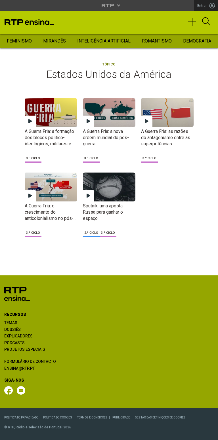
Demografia (197, 41)
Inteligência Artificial (104, 41)
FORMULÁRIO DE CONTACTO (30, 361)
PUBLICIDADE (121, 417)
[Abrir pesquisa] (206, 21)
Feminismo (19, 41)
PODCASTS (14, 343)
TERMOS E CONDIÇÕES (92, 417)
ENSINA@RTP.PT (19, 368)
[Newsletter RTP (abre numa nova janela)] (21, 390)
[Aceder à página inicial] (29, 22)
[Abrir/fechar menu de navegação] (194, 24)
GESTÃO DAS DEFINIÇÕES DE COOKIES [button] (160, 417)
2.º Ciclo (91, 233)
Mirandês (54, 41)
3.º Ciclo (33, 158)
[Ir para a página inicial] (17, 293)
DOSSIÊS (12, 329)
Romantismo (157, 41)
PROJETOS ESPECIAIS (24, 349)
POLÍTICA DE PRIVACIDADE (21, 417)
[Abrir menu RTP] (109, 5)
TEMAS (10, 322)
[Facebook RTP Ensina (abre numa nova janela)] (8, 390)
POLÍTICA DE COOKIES (57, 417)
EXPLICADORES (18, 336)
